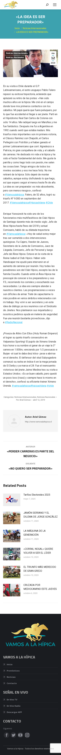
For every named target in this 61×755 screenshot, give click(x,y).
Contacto (12, 683)
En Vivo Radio (13, 705)
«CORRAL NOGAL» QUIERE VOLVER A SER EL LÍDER (38, 550)
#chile (50, 385)
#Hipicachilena (37, 202)
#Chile (49, 202)
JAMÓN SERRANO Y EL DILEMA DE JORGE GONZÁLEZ (40, 514)
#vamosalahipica (21, 385)
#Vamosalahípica (14, 194)
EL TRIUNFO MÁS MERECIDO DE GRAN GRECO (39, 569)
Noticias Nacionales (15, 57)
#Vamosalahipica (19, 202)
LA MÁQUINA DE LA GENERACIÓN (34, 532)
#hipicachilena (38, 385)
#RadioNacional (13, 322)
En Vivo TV (12, 699)
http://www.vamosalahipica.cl (38, 422)
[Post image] (11, 500)
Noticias (11, 677)
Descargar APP (14, 712)
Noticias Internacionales (17, 53)
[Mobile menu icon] (55, 5)
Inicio (10, 664)
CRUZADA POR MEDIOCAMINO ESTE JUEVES (40, 587)
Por (23, 400)
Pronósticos (13, 670)
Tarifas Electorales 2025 (36, 494)
